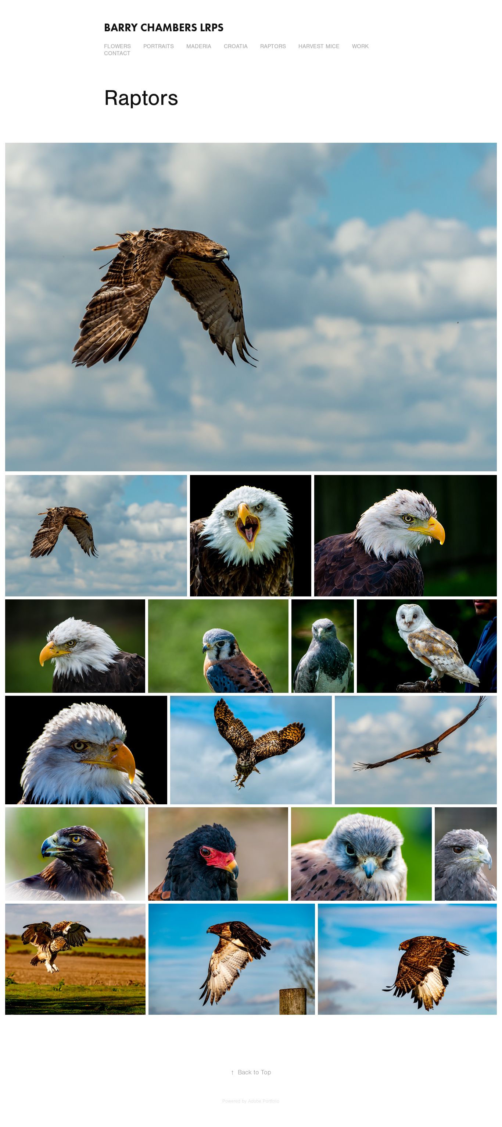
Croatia (236, 46)
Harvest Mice (319, 46)
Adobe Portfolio (263, 1101)
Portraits (158, 46)
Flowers (117, 46)
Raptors (273, 46)
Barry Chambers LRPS (164, 27)
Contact (117, 53)
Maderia (198, 46)
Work (360, 46)
